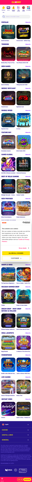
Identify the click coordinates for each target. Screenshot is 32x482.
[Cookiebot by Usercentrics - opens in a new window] (23, 223)
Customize (15, 258)
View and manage (4, 463)
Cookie (20, 239)
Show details (23, 248)
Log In (20, 479)
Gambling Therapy (20, 457)
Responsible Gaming (12, 456)
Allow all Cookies (16, 253)
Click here (29, 459)
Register (27, 479)
